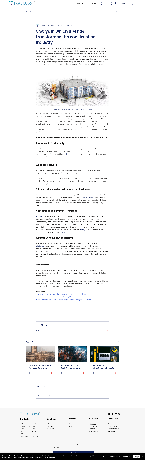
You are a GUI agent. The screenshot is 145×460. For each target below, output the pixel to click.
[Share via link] (51, 325)
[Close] (142, 456)
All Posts (28, 12)
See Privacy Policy (49, 458)
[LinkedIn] (109, 413)
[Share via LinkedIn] (47, 325)
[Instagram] (119, 413)
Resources (74, 419)
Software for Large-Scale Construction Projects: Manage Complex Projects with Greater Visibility (71, 366)
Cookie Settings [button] (115, 457)
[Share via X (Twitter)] (42, 325)
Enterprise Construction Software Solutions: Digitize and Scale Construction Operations (40, 366)
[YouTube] (116, 413)
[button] (80, 3)
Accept (136, 457)
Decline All (126, 457)
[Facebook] (112, 413)
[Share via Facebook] (37, 325)
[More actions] (108, 25)
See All (117, 342)
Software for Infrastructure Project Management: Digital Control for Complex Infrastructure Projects (103, 366)
